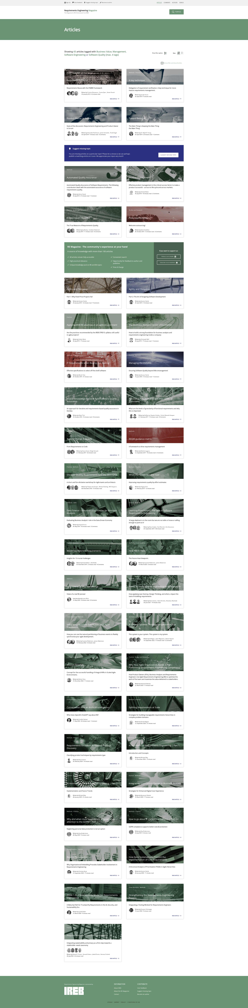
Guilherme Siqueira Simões (152, 415)
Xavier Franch (111, 92)
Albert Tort (82, 415)
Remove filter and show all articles (172, 63)
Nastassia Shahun (146, 795)
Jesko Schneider (105, 133)
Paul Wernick (161, 527)
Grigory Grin (144, 487)
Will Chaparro (113, 487)
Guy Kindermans (83, 833)
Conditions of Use (134, 1002)
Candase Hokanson (94, 230)
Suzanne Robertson (150, 563)
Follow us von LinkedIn (167, 256)
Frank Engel (113, 133)
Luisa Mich (86, 598)
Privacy (123, 1002)
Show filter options (157, 53)
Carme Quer (102, 92)
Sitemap (110, 1002)
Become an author (143, 994)
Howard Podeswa (146, 683)
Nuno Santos (153, 601)
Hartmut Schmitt (105, 954)
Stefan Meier (82, 339)
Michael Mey (144, 757)
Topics (178, 12)
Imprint (116, 1002)
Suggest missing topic (168, 155)
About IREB (117, 988)
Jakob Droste (96, 954)
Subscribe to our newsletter (167, 262)
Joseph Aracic (144, 95)
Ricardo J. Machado (171, 601)
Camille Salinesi (83, 719)
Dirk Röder (94, 563)
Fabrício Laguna (145, 451)
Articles (159, 2)
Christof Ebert (145, 192)
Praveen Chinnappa (146, 909)
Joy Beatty (85, 230)
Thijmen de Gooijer (92, 487)
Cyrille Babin (82, 911)
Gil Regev (152, 639)
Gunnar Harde (83, 301)
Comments (167, 2)
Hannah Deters (87, 954)
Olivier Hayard (169, 639)
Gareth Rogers (145, 722)
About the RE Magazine (121, 991)
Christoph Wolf (145, 339)
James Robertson (161, 563)
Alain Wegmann (160, 639)
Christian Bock (83, 871)
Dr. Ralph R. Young (146, 133)
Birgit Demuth (94, 451)
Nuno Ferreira (162, 601)
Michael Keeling (103, 487)
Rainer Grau (82, 679)
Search (181, 2)
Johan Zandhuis (145, 230)
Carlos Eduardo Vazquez (168, 415)
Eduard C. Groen (77, 954)
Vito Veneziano (170, 527)
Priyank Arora (82, 524)
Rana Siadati (153, 527)
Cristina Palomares (92, 92)
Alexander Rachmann (93, 133)
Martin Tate (82, 375)
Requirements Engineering (80, 11)
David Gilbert (86, 563)
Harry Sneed (82, 194)
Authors (174, 2)
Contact (116, 994)
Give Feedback (142, 988)
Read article (113, 99)
